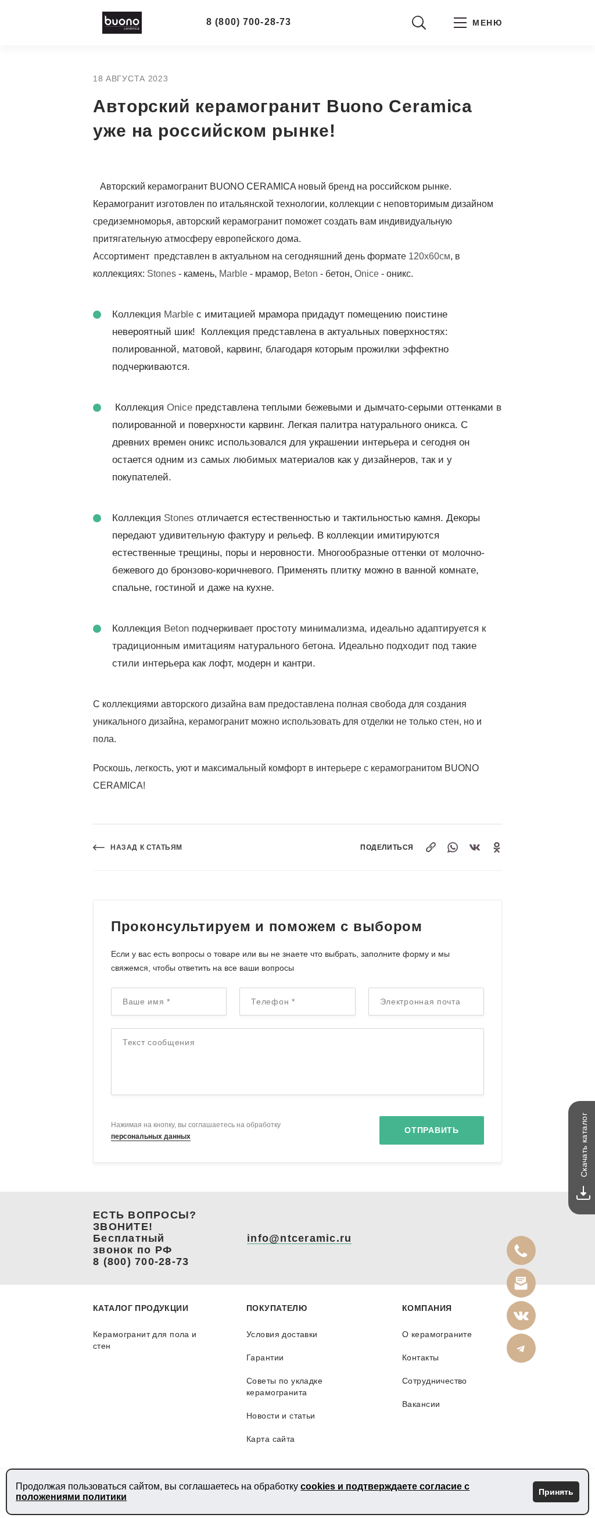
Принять (556, 1491)
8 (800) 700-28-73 (248, 22)
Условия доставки (282, 1334)
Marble (233, 274)
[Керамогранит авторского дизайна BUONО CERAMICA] (122, 23)
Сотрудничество (434, 1380)
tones (182, 517)
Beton (305, 274)
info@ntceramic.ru (299, 1238)
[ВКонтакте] (474, 847)
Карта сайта (270, 1439)
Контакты (420, 1357)
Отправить (431, 1130)
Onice (366, 274)
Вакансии (421, 1404)
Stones (161, 274)
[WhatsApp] (452, 847)
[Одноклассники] (497, 847)
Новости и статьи (281, 1415)
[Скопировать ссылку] (430, 847)
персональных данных (151, 1136)
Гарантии (265, 1357)
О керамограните (437, 1334)
